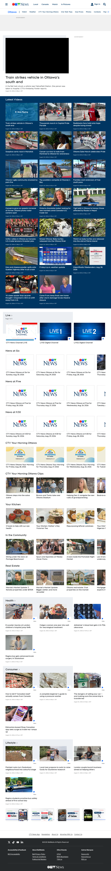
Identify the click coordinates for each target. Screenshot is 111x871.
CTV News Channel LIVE (16, 343)
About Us (55, 834)
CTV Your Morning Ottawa (48, 12)
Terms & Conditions (39, 857)
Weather (32, 12)
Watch (55, 4)
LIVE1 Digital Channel (49, 343)
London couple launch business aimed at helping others (87, 768)
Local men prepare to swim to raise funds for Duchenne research (55, 768)
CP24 (59, 854)
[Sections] (6, 4)
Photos (88, 12)
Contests (97, 12)
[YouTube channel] (17, 842)
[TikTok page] (13, 842)
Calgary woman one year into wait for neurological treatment (54, 626)
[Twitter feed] (9, 842)
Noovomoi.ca (86, 857)
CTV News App (34, 834)
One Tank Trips (66, 12)
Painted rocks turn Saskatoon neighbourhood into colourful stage (21, 768)
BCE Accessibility (14, 854)
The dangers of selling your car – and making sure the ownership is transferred (88, 696)
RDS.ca (84, 859)
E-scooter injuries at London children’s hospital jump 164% (18, 626)
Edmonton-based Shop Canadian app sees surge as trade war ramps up (21, 729)
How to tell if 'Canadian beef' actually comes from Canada (18, 695)
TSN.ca (59, 859)
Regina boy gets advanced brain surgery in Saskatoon (20, 657)
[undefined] (20, 365)
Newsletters (46, 834)
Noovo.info (85, 854)
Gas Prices (79, 12)
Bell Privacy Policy (38, 854)
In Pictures (65, 4)
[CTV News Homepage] (20, 4)
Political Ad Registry (39, 859)
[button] (22, 116)
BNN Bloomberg (62, 857)
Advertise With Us (66, 834)
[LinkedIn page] (22, 842)
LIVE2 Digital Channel (83, 343)
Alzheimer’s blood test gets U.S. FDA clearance (89, 626)
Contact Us (78, 834)
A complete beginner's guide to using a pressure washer (53, 695)
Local (35, 4)
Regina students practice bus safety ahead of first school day (21, 799)
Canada (45, 4)
